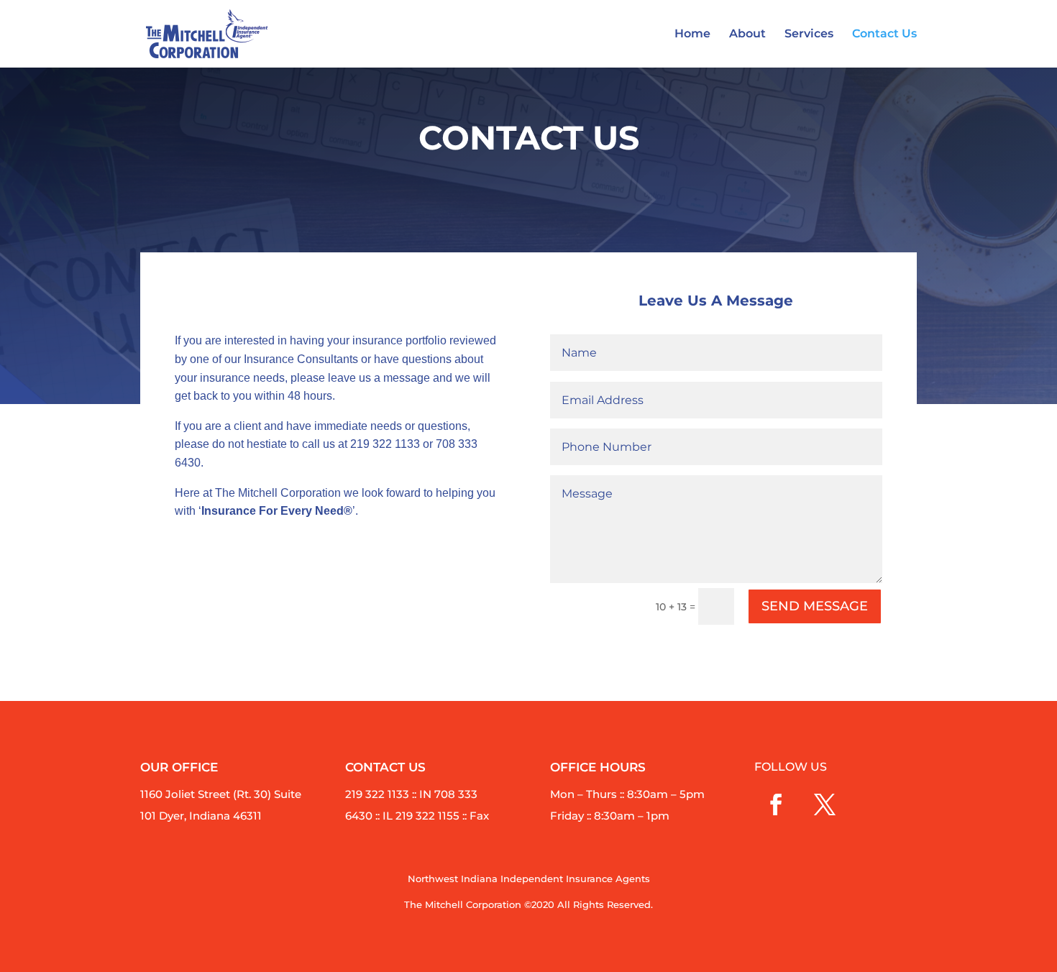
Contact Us (884, 34)
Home (692, 34)
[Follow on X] (824, 804)
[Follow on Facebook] (775, 804)
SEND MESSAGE (814, 606)
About (747, 34)
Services (808, 34)
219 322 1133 (385, 444)
